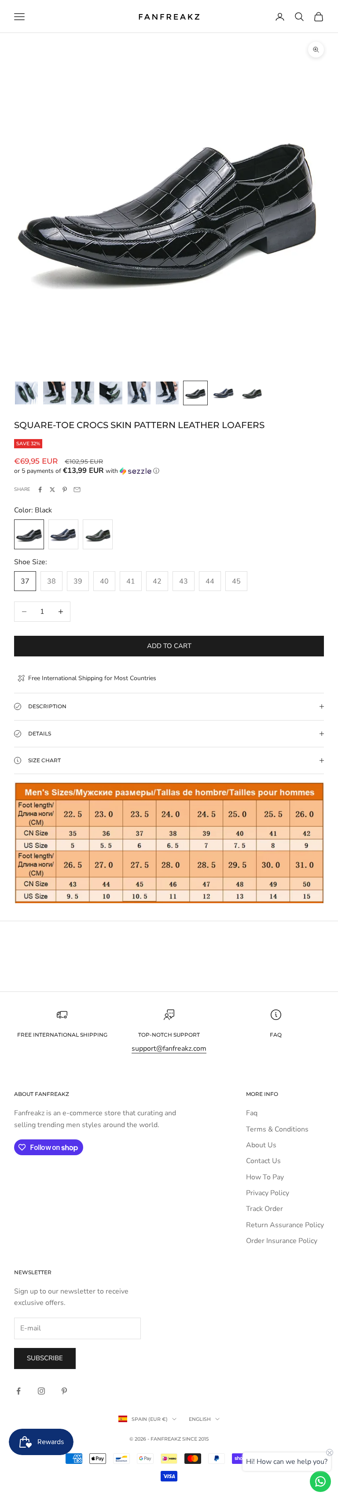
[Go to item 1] (26, 393)
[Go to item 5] (139, 393)
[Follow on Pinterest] (64, 1391)
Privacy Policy (267, 1193)
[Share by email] (77, 489)
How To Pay (265, 1177)
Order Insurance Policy (281, 1241)
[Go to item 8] (223, 393)
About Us (261, 1145)
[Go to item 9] (251, 393)
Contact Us (263, 1161)
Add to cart (169, 645)
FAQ (276, 1034)
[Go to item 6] (167, 393)
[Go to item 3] (82, 393)
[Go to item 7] (195, 393)
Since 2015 (195, 1439)
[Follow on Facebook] (18, 1391)
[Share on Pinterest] (64, 489)
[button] (169, 471)
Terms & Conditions (277, 1129)
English (200, 1419)
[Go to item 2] (54, 393)
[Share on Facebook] (40, 489)
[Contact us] (320, 1481)
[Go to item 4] (111, 393)
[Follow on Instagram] (41, 1391)
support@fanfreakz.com (169, 1048)
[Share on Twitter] (52, 489)
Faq (251, 1113)
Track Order (264, 1209)
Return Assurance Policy (285, 1225)
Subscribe (45, 1358)
